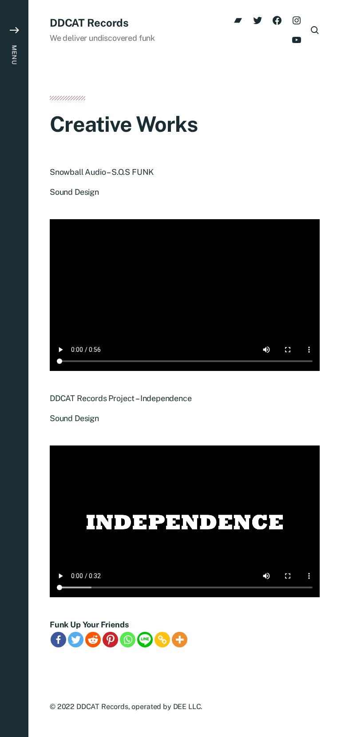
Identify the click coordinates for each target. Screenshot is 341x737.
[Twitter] (257, 20)
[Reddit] (93, 639)
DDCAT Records (89, 22)
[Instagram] (296, 20)
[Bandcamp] (238, 20)
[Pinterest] (110, 639)
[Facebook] (277, 20)
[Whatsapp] (127, 639)
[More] (179, 639)
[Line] (145, 639)
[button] (14, 368)
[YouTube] (296, 40)
